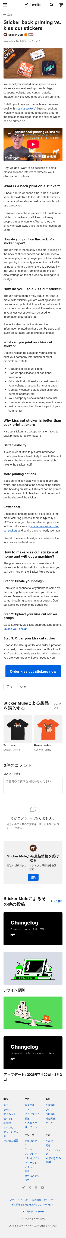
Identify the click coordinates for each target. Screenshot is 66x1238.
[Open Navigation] (5, 5)
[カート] (61, 5)
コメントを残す (12, 773)
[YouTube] (42, 1187)
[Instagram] (36, 1187)
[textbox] (33, 379)
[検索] (51, 5)
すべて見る (57, 705)
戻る (9, 14)
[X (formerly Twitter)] (29, 1187)
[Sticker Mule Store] (23, 1187)
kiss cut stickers (25, 108)
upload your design (15, 629)
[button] (33, 671)
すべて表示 (56, 901)
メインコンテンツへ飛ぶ (3, 2)
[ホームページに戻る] (26, 5)
